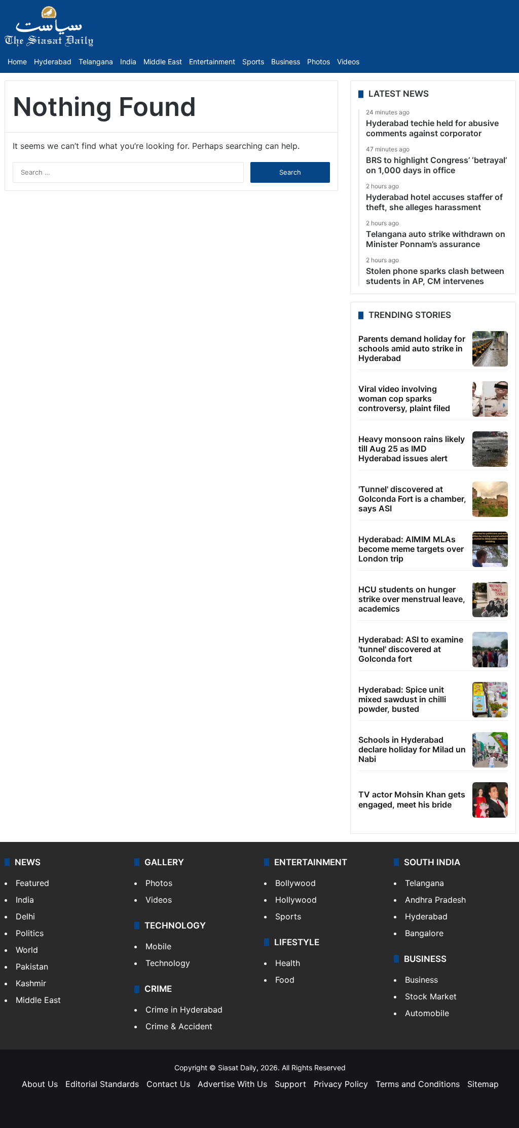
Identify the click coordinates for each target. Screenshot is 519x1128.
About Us (40, 1084)
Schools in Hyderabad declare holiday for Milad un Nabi (412, 749)
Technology (167, 963)
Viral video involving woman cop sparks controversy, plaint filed (404, 398)
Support (290, 1084)
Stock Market (431, 996)
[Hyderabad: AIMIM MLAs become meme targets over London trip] (490, 549)
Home (17, 61)
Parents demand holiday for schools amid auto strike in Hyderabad (411, 348)
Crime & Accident (178, 1026)
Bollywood (295, 883)
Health (287, 963)
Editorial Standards (102, 1084)
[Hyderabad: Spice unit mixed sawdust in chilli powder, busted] (490, 699)
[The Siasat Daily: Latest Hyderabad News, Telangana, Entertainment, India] (49, 26)
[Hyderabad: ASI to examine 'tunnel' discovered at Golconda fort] (490, 649)
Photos (318, 61)
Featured (32, 883)
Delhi (25, 916)
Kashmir (31, 983)
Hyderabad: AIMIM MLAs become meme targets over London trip (411, 548)
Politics (30, 933)
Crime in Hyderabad (184, 1009)
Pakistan (32, 966)
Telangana (96, 61)
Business (285, 61)
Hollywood (296, 900)
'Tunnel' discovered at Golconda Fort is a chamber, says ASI (412, 498)
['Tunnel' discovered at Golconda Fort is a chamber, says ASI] (490, 499)
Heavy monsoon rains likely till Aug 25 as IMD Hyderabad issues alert (411, 448)
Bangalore (424, 933)
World (27, 950)
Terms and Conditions (418, 1084)
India (128, 61)
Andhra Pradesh (435, 900)
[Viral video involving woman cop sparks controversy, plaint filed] (490, 399)
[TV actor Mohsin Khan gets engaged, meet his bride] (490, 800)
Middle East (162, 61)
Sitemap (483, 1084)
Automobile (427, 1013)
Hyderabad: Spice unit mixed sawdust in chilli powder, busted (402, 699)
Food (284, 980)
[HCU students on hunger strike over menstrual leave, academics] (490, 599)
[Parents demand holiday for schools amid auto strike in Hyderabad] (490, 349)
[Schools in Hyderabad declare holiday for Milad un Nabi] (490, 750)
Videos (348, 61)
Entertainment (212, 61)
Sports (253, 61)
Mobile (158, 946)
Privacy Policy (341, 1084)
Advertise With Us (232, 1084)
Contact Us (168, 1084)
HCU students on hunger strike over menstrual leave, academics (411, 599)
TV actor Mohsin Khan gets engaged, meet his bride (411, 799)
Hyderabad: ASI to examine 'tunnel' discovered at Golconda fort (410, 649)
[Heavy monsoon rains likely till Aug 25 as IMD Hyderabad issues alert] (490, 449)
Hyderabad (52, 61)
